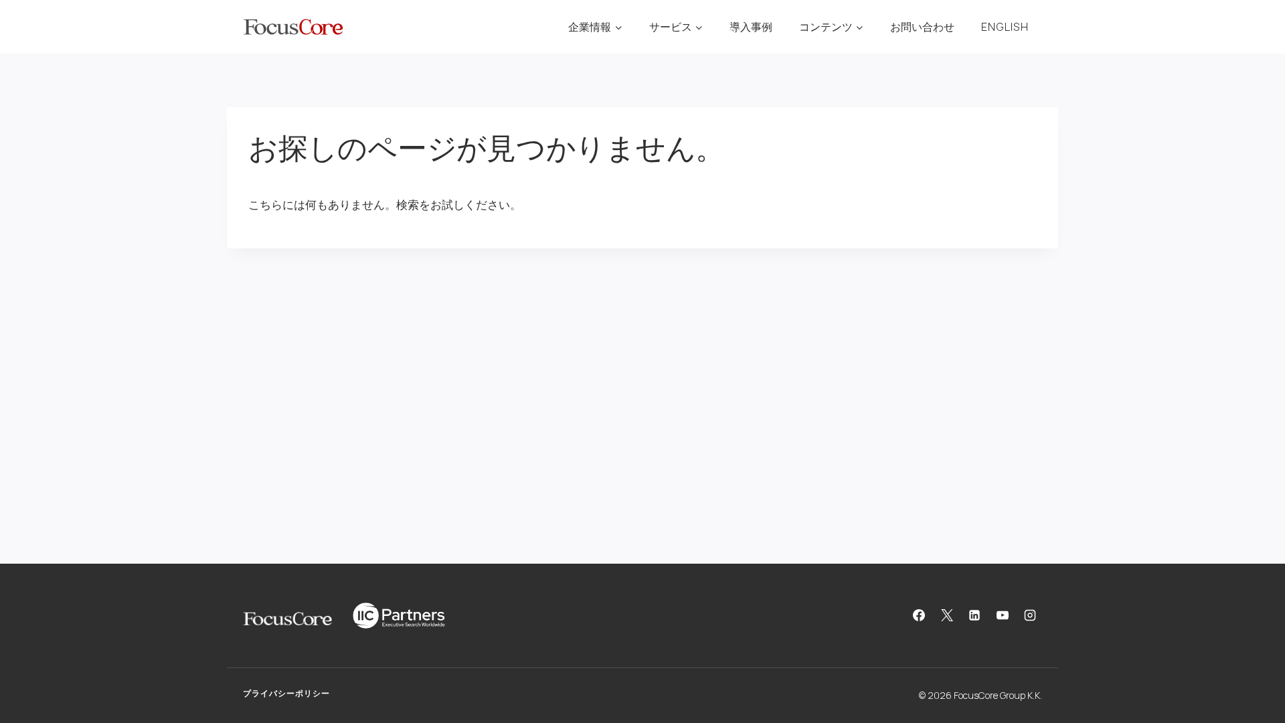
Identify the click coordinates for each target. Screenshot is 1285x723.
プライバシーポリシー (286, 693)
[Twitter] (947, 615)
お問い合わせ (922, 26)
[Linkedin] (974, 615)
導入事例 (751, 26)
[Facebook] (919, 615)
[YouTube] (1003, 615)
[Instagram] (1030, 615)
